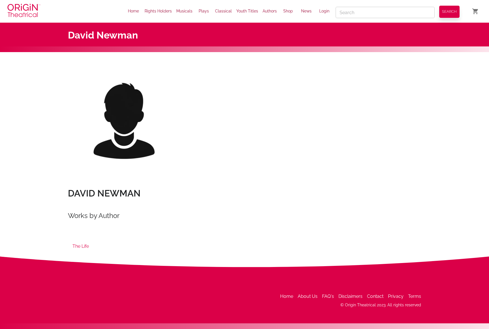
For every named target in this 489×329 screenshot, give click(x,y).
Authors (270, 11)
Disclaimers (350, 296)
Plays (204, 11)
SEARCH (449, 11)
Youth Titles (247, 11)
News (306, 11)
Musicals (184, 11)
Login (324, 11)
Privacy (396, 296)
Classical (223, 11)
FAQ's (328, 296)
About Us (308, 296)
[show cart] (475, 11)
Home (133, 11)
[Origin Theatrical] (24, 11)
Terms (414, 296)
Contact (375, 296)
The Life (80, 246)
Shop (288, 11)
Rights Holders (158, 11)
